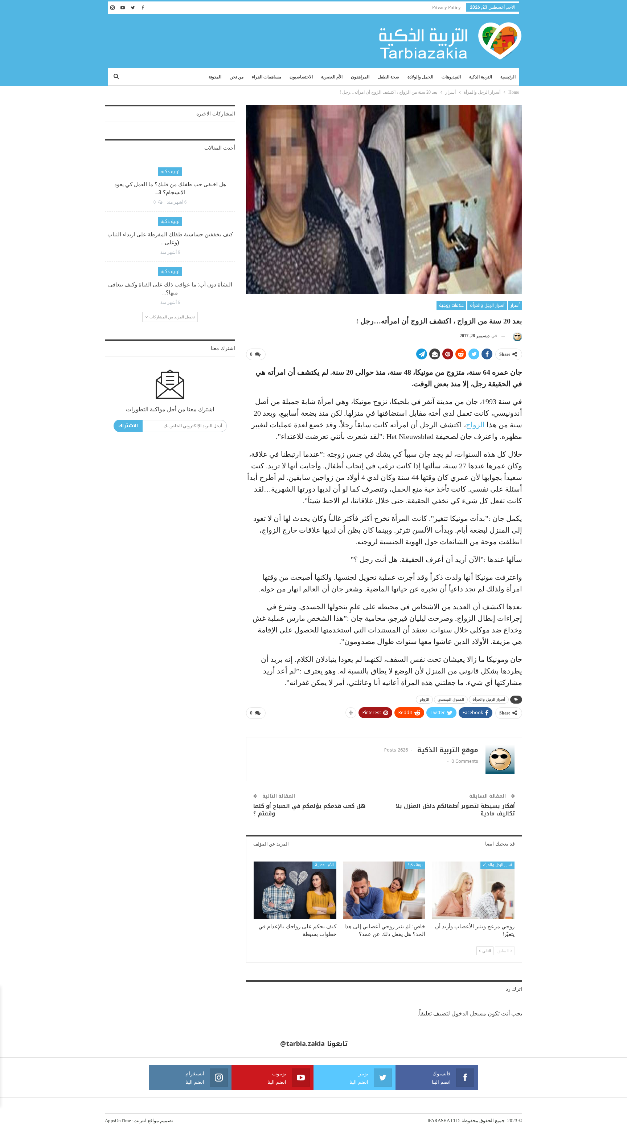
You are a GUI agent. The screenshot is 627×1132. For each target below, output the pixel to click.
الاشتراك (128, 425)
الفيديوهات (451, 77)
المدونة (215, 77)
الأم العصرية (332, 77)
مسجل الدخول (468, 1013)
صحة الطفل (388, 77)
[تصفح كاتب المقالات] (516, 336)
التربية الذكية (480, 77)
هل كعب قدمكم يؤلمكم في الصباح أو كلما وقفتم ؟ (309, 810)
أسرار (515, 305)
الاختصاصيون (301, 77)
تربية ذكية (415, 865)
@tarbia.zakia (302, 1044)
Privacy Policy (446, 7)
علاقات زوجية (451, 305)
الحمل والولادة (420, 77)
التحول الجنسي (451, 699)
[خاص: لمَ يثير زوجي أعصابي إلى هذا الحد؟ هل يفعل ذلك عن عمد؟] (384, 890)
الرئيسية (508, 77)
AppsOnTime (118, 1120)
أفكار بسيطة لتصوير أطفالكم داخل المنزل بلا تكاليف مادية (455, 810)
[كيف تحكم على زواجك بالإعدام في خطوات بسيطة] (295, 890)
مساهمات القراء (266, 77)
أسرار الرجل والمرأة (487, 305)
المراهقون (360, 77)
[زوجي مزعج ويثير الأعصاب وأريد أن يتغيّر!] (473, 890)
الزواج (475, 425)
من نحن (236, 77)
